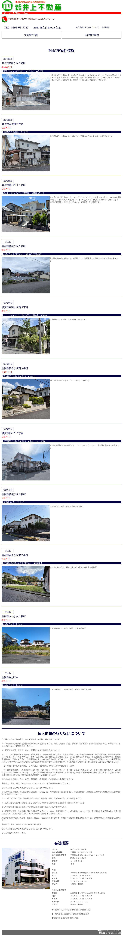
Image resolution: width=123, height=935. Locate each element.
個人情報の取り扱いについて (87, 27)
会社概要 (105, 27)
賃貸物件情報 (92, 35)
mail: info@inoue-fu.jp (47, 27)
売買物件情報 (31, 35)
